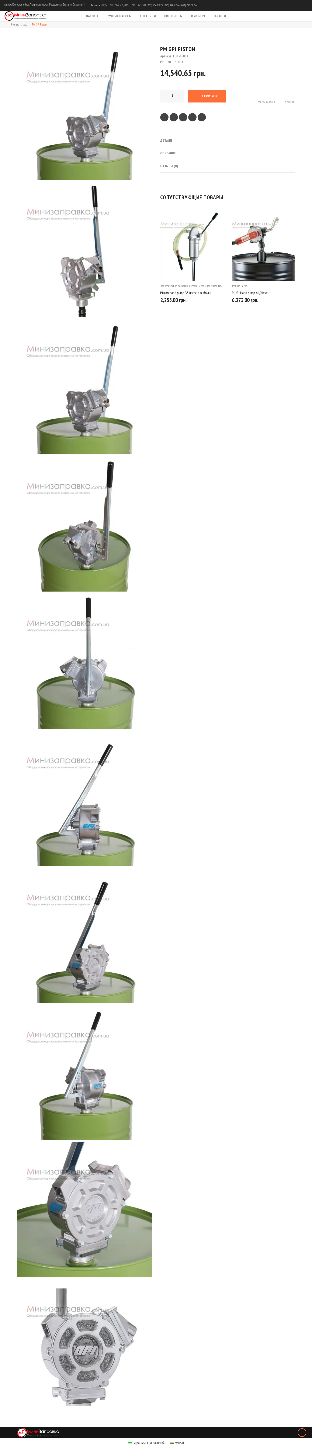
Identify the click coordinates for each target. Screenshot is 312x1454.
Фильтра (198, 16)
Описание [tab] (168, 153)
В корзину (209, 96)
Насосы (92, 16)
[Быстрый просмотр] (221, 301)
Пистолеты (173, 16)
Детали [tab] (166, 140)
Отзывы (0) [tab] (169, 166)
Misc (234, 286)
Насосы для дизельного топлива (275, 286)
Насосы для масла (247, 286)
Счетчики (148, 16)
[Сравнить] (213, 301)
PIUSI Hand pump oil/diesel (178, 292)
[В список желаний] (205, 301)
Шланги (220, 16)
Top (302, 1432)
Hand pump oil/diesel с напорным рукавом (260, 292)
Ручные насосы (119, 16)
